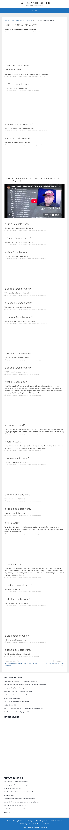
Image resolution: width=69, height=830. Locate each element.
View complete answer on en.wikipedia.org (30, 434)
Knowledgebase (25, 824)
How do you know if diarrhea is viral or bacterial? (18, 792)
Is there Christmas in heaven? (12, 698)
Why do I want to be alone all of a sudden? (16, 701)
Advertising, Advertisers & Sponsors (36, 821)
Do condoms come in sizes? (12, 788)
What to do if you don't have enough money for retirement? (21, 802)
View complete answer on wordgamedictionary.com (33, 130)
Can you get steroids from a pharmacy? (16, 785)
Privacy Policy (17, 821)
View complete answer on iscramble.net (30, 501)
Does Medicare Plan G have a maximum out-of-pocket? (20, 681)
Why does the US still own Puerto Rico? (15, 781)
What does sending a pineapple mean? (15, 695)
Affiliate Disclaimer (56, 821)
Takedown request (11, 31)
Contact (35, 824)
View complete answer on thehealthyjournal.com (32, 31)
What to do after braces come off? (14, 809)
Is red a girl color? (9, 795)
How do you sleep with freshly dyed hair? (16, 712)
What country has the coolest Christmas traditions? (19, 798)
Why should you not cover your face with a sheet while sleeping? (23, 708)
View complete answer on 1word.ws (29, 90)
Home (6, 20)
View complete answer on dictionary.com (30, 534)
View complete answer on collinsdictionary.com (32, 76)
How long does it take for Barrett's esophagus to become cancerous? (25, 684)
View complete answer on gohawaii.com (30, 395)
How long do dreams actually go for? (15, 805)
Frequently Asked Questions (22, 20)
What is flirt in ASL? (9, 812)
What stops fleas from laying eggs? (14, 688)
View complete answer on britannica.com (30, 450)
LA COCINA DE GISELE (34, 2)
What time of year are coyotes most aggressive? (18, 691)
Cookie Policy (44, 824)
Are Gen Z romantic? (10, 705)
